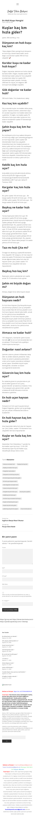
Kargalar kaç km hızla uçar (10, 491)
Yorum (4, 547)
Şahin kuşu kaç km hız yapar (10, 509)
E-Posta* (4, 576)
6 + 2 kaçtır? (5, 601)
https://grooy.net (6, 619)
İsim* (3, 568)
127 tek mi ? (5, 658)
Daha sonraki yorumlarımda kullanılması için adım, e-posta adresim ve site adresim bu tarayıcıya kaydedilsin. (17, 595)
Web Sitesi (5, 584)
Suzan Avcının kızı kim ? (8, 645)
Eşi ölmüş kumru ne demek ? (9, 636)
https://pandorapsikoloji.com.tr (11, 622)
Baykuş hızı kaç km (22, 464)
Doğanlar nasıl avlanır (9, 471)
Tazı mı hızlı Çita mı (26, 509)
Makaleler (10, 460)
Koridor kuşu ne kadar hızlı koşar (12, 498)
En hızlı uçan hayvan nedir (10, 481)
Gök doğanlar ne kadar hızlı (10, 485)
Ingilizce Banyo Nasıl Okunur (13, 521)
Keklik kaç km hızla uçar (9, 495)
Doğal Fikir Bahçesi (17, 11)
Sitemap (25, 622)
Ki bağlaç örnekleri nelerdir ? (9, 676)
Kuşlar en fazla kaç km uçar (10, 502)
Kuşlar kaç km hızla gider (9, 505)
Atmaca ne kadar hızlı (9, 464)
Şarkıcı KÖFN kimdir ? (7, 667)
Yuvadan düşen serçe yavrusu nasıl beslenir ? (14, 672)
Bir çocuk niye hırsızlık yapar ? (10, 654)
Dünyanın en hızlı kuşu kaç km (11, 474)
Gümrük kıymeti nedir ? (8, 650)
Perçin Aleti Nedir (8, 527)
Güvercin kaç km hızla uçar (10, 488)
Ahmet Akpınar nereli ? (8, 663)
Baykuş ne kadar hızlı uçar (10, 467)
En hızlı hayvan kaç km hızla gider (12, 478)
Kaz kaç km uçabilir (25, 491)
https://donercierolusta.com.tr (22, 619)
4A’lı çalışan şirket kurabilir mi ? (10, 641)
